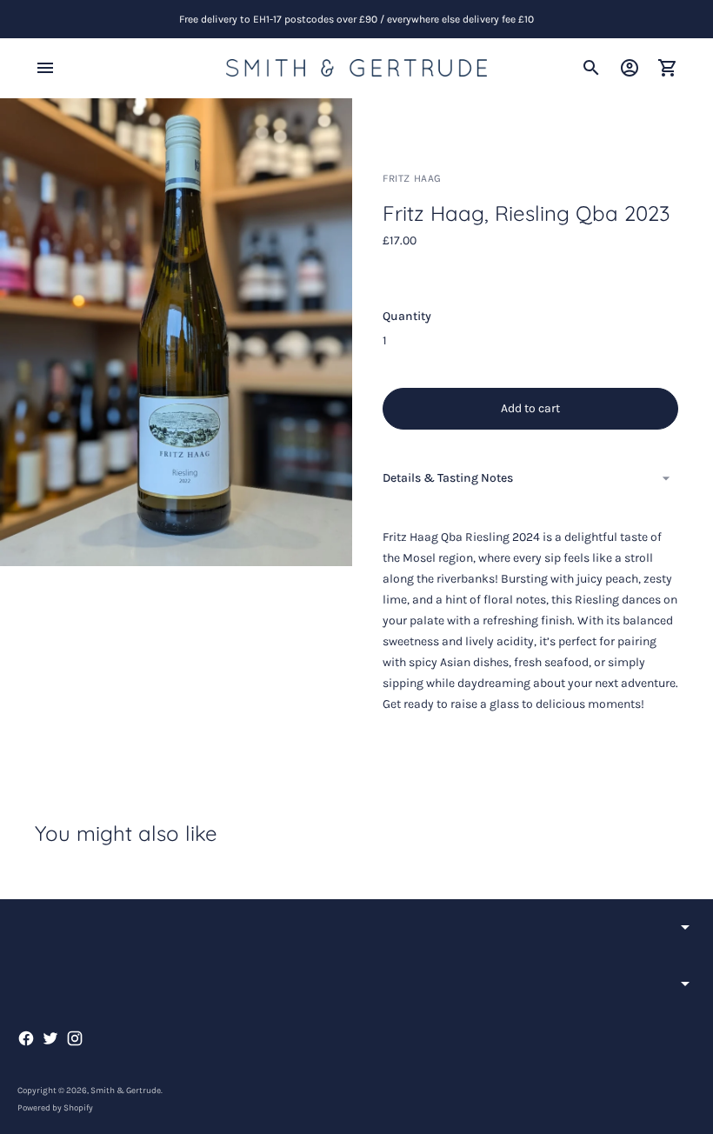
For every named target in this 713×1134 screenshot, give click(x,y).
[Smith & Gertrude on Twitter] (50, 1038)
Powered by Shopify (55, 1108)
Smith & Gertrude (125, 1090)
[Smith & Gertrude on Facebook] (26, 1038)
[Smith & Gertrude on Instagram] (74, 1038)
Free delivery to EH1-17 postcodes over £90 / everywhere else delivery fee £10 (356, 19)
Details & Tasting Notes (448, 477)
